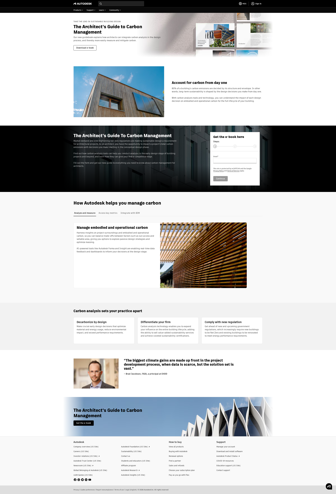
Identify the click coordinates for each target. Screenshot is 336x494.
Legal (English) (131, 490)
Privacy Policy (218, 171)
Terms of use (119, 490)
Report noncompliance (104, 490)
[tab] (85, 213)
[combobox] (121, 3)
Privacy (76, 490)
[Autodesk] (83, 3)
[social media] (82, 479)
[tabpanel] (160, 255)
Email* (215, 156)
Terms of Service (233, 171)
